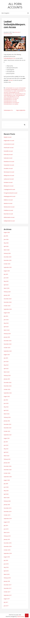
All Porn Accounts (15, 5)
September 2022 (8, 393)
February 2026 (7, 253)
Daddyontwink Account (9, 221)
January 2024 (7, 337)
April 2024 (6, 326)
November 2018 (7, 546)
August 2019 (7, 522)
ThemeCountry (20, 616)
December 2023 (7, 340)
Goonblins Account (8, 168)
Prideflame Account (8, 210)
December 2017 (7, 584)
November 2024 (7, 302)
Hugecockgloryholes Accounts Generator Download (21, 110)
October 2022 (7, 389)
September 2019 (8, 518)
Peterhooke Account (8, 147)
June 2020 (6, 487)
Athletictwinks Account (9, 217)
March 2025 (6, 288)
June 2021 (6, 445)
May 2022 (6, 407)
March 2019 (6, 532)
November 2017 (7, 588)
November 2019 (7, 511)
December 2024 (7, 298)
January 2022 (7, 421)
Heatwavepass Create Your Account (9, 110)
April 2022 (6, 410)
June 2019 (6, 529)
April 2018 (6, 571)
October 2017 (7, 591)
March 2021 (6, 455)
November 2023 (7, 344)
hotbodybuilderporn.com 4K (13, 96)
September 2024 (8, 309)
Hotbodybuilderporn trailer (9, 95)
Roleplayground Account (9, 196)
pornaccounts (17, 32)
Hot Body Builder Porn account (11, 88)
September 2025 (8, 267)
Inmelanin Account (8, 182)
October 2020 (7, 473)
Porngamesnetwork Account (10, 193)
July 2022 (6, 400)
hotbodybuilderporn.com (9, 58)
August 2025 (7, 271)
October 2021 (7, 431)
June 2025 (6, 277)
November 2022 (7, 386)
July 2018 (6, 560)
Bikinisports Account (8, 186)
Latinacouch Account (9, 179)
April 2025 (6, 284)
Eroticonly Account (8, 154)
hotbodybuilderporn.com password (11, 102)
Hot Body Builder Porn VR (14, 92)
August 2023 (7, 354)
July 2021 (6, 441)
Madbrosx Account (8, 200)
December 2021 (7, 424)
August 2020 (7, 480)
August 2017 (7, 598)
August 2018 (7, 557)
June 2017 (6, 605)
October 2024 (7, 305)
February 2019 (7, 536)
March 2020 (6, 497)
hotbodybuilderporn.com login (10, 99)
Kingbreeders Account (9, 140)
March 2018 (6, 574)
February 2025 (7, 291)
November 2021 (7, 427)
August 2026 (7, 232)
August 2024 (7, 312)
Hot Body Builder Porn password (18, 89)
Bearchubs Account (8, 214)
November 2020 (7, 469)
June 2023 (6, 361)
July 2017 (6, 602)
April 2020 (6, 494)
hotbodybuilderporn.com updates (11, 104)
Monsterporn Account (9, 172)
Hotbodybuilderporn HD (9, 93)
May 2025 (6, 281)
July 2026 (6, 236)
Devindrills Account (8, 151)
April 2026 (6, 246)
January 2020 (7, 504)
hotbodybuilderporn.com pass (10, 101)
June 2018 (6, 564)
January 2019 (7, 539)
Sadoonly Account (8, 158)
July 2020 (6, 483)
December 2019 (7, 508)
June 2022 (6, 403)
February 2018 (7, 578)
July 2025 (6, 274)
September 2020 (8, 476)
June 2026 (6, 239)
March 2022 (6, 414)
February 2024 (7, 333)
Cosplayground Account (9, 189)
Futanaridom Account (9, 165)
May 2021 (6, 448)
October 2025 (7, 264)
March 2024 (6, 330)
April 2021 (6, 452)
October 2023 (7, 347)
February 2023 (7, 375)
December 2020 (7, 466)
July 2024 (6, 316)
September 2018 (8, 553)
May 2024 (6, 323)
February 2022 (7, 417)
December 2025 (7, 257)
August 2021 (7, 438)
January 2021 (7, 462)
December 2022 (7, 382)
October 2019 (7, 515)
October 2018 (7, 550)
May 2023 (6, 365)
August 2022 (7, 396)
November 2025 (7, 260)
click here (10, 80)
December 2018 (7, 543)
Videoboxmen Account (9, 207)
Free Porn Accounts (8, 33)
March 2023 (6, 372)
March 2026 (6, 250)
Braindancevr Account (9, 161)
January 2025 (7, 295)
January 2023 (7, 379)
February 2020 (7, 501)
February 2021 (7, 459)
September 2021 (8, 434)
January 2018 (7, 581)
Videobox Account (8, 203)
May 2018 (6, 567)
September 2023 (8, 351)
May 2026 (6, 243)
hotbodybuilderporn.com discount (11, 98)
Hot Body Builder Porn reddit (10, 91)
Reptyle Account (7, 137)
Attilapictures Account (9, 175)
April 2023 (6, 368)
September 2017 (8, 595)
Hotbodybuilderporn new (20, 93)
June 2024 (6, 319)
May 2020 (6, 490)
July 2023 (6, 358)
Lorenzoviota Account (9, 144)
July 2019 (6, 525)
